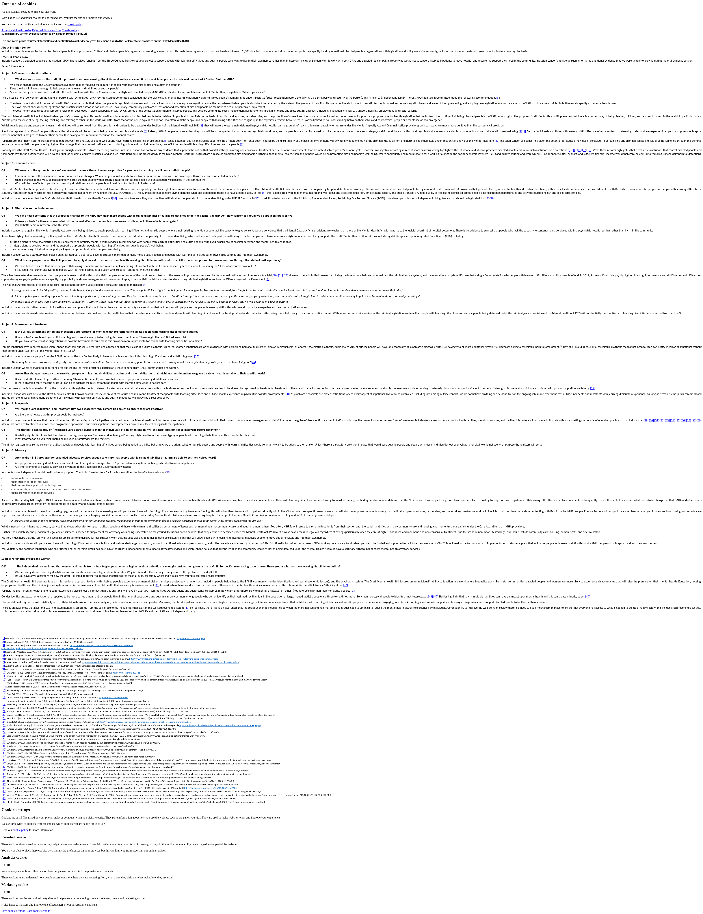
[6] (165, 140)
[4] (520, 131)
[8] (241, 144)
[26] (253, 362)
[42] (345, 585)
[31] (656, 420)
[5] (524, 131)
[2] (201, 125)
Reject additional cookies (46, 30)
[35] (678, 420)
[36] (683, 420)
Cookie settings (70, 30)
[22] (285, 275)
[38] (693, 420)
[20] (275, 275)
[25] (196, 356)
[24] (144, 284)
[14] (3, 157)
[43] (352, 590)
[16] (114, 198)
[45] (435, 596)
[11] (579, 150)
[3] (145, 131)
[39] (699, 420)
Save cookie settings (13, 910)
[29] (646, 420)
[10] (574, 150)
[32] (662, 420)
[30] (651, 420)
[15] (263, 192)
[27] (592, 388)
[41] (157, 585)
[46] (587, 596)
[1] (497, 97)
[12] (584, 150)
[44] (430, 596)
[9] (569, 150)
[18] (486, 198)
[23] (268, 279)
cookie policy (75, 24)
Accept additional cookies (16, 30)
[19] (492, 198)
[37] (688, 420)
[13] (589, 150)
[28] (287, 394)
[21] (280, 275)
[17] (257, 198)
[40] (168, 472)
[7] (497, 140)
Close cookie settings (38, 910)
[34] (672, 420)
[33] (667, 420)
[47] (187, 607)
